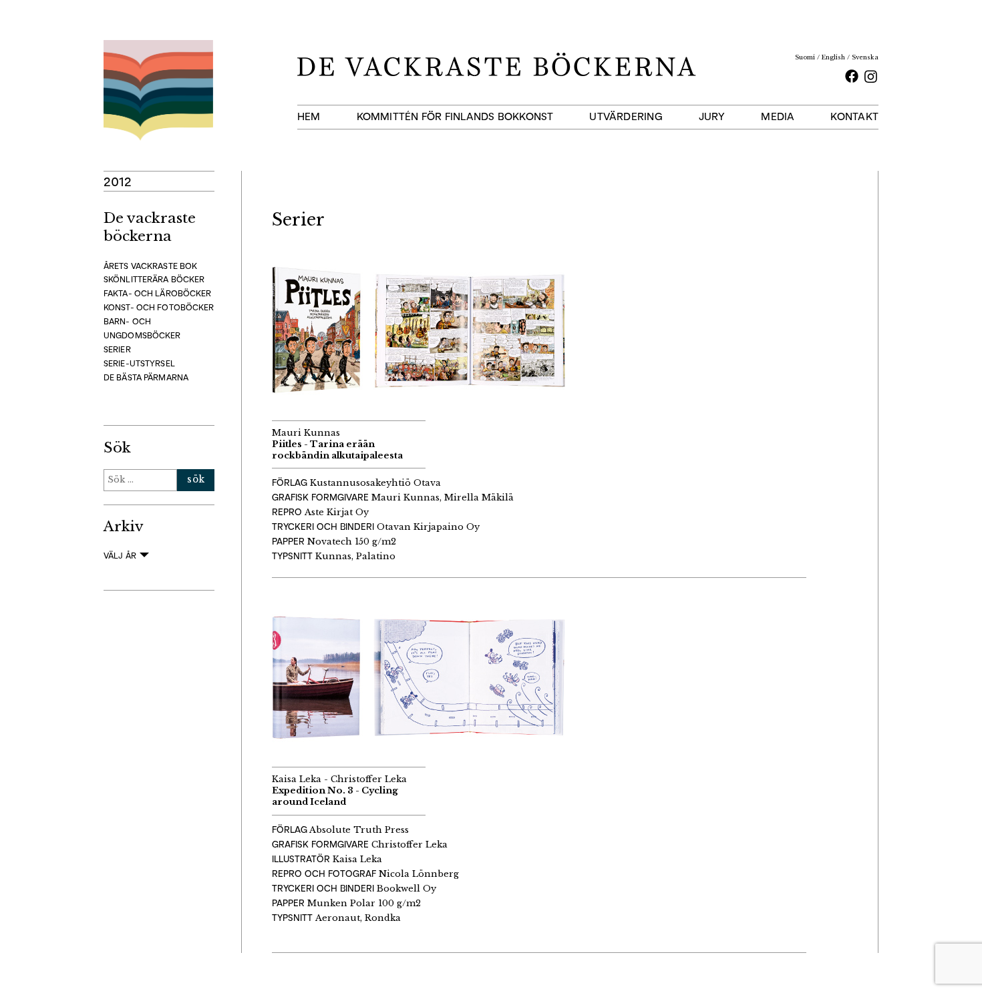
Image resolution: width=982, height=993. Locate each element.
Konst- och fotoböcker (159, 307)
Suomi (805, 57)
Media (777, 116)
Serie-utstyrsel (139, 363)
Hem (309, 116)
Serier (117, 349)
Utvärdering (625, 116)
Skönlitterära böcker (154, 279)
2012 (118, 181)
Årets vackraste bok (150, 266)
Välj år (120, 556)
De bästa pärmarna (146, 377)
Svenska (865, 57)
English (833, 57)
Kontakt (854, 116)
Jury (712, 116)
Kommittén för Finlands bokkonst (455, 116)
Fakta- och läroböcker (158, 293)
